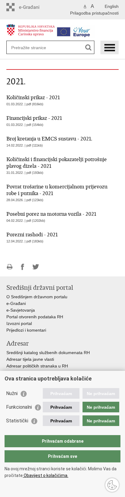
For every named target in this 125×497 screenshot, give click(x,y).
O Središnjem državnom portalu (36, 296)
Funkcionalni (19, 407)
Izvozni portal (19, 323)
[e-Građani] (32, 7)
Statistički (17, 421)
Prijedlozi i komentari (26, 330)
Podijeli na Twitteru (35, 267)
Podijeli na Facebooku (22, 267)
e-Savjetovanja (20, 310)
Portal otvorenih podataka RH (34, 316)
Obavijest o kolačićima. (45, 475)
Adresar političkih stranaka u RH (37, 365)
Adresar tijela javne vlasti (30, 359)
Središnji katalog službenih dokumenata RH (48, 352)
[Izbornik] (109, 47)
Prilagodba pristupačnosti (94, 13)
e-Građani (16, 303)
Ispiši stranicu (9, 267)
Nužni (12, 393)
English (112, 6)
